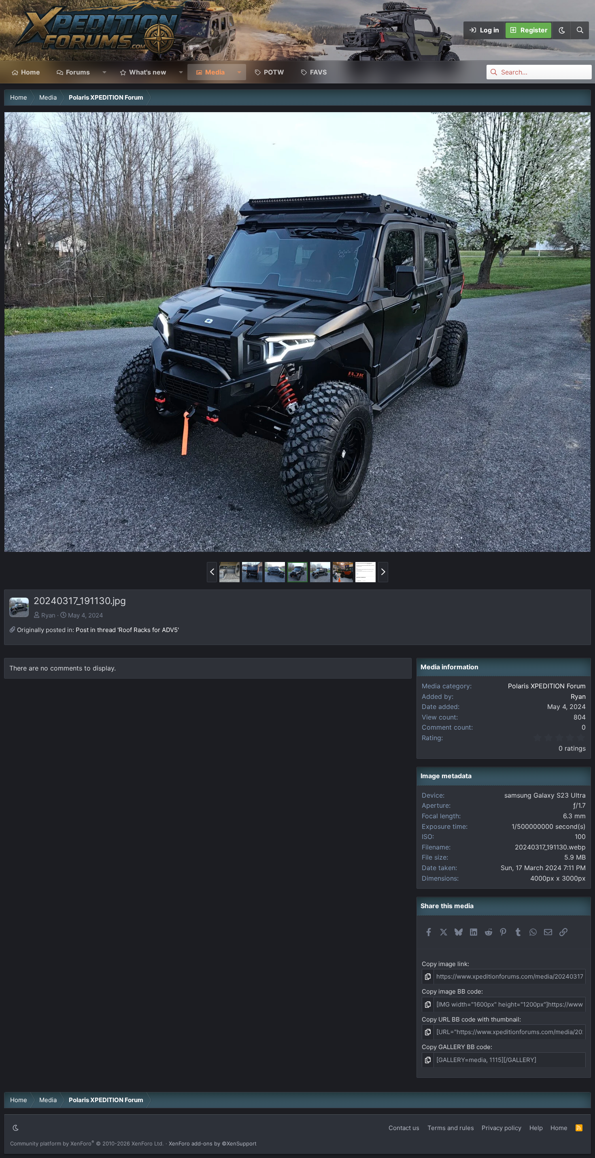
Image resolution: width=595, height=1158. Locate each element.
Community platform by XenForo (87, 1143)
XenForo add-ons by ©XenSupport (213, 1143)
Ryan (48, 615)
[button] (561, 30)
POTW (274, 72)
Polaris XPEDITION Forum (547, 686)
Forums (78, 72)
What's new (147, 72)
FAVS (318, 72)
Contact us (404, 1128)
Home (30, 72)
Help (536, 1128)
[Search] (579, 30)
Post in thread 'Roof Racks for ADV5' (127, 630)
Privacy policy (501, 1128)
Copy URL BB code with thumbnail (470, 1019)
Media (215, 72)
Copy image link (445, 964)
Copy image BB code (451, 991)
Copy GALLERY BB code (456, 1047)
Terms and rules (450, 1128)
